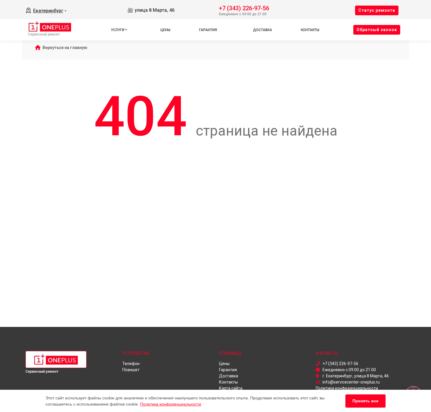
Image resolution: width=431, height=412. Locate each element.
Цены (165, 30)
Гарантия (208, 30)
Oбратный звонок (377, 29)
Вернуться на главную (65, 47)
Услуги (117, 30)
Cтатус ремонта (376, 10)
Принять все (365, 401)
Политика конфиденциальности (170, 404)
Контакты (310, 30)
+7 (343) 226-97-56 (244, 8)
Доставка (262, 30)
